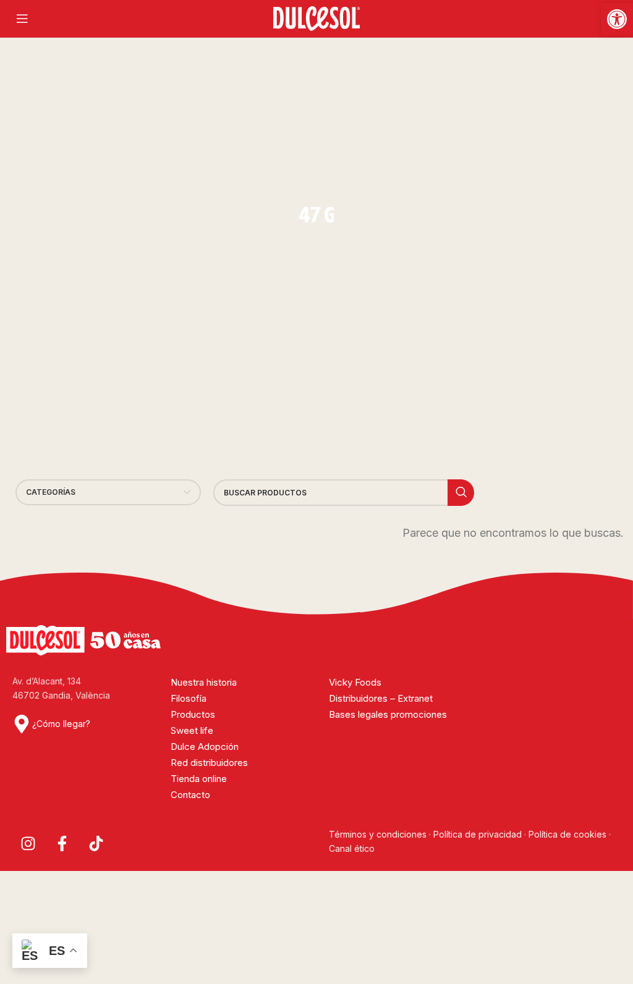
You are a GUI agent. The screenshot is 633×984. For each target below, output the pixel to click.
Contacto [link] (190, 795)
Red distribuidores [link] (209, 762)
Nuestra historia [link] (204, 682)
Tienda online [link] (199, 778)
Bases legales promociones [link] (388, 714)
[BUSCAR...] (461, 492)
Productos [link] (193, 714)
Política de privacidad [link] (477, 834)
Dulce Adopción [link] (205, 746)
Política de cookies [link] (567, 834)
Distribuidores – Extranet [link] (381, 698)
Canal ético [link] (352, 848)
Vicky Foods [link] (355, 682)
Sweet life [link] (192, 730)
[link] (617, 19)
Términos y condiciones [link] (379, 834)
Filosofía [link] (188, 698)
